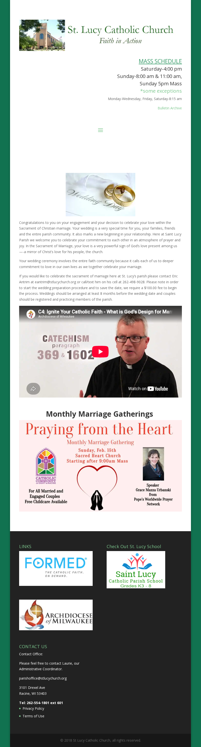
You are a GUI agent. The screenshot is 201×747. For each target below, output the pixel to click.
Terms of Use (33, 716)
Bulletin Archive (170, 108)
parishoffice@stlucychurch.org (43, 678)
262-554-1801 (38, 702)
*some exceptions (161, 91)
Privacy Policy (33, 708)
